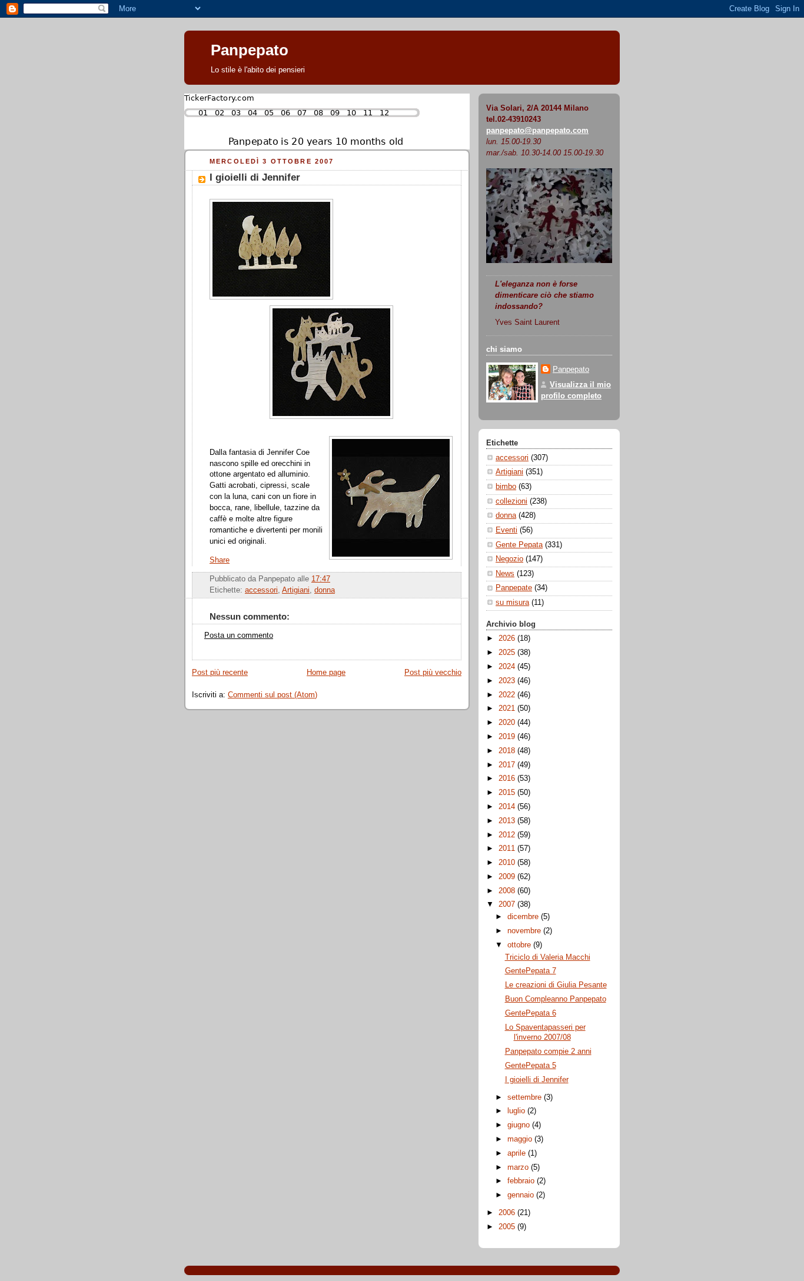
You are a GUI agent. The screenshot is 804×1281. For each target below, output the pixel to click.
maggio (520, 1139)
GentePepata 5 (530, 1066)
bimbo (506, 487)
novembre (525, 931)
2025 (508, 652)
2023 (508, 681)
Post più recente (220, 672)
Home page (326, 672)
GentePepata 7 (530, 971)
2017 (508, 765)
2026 (508, 638)
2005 (508, 1227)
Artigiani (296, 590)
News (505, 574)
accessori (261, 590)
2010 (508, 863)
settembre (525, 1097)
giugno (519, 1125)
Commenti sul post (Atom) (272, 695)
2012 (508, 835)
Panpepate (514, 588)
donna (324, 590)
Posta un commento (238, 635)
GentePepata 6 (530, 1013)
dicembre (524, 917)
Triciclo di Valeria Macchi (547, 957)
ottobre (520, 945)
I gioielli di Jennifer (255, 177)
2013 (508, 821)
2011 (508, 848)
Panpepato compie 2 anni (548, 1051)
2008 (508, 891)
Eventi (506, 530)
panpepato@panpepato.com (537, 131)
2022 (508, 695)
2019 (508, 737)
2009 (508, 877)
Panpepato (249, 50)
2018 (508, 751)
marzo (519, 1167)
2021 (508, 708)
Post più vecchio (432, 672)
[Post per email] (334, 579)
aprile (517, 1153)
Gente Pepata (519, 545)
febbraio (522, 1181)
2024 (508, 667)
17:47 (320, 579)
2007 (508, 904)
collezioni (511, 501)
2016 (508, 778)
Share (220, 560)
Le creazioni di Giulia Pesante (556, 985)
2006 (508, 1213)
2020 (508, 722)
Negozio (509, 559)
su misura (512, 602)
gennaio (521, 1195)
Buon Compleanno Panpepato (555, 999)
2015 (508, 792)
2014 (508, 807)
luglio (517, 1111)
